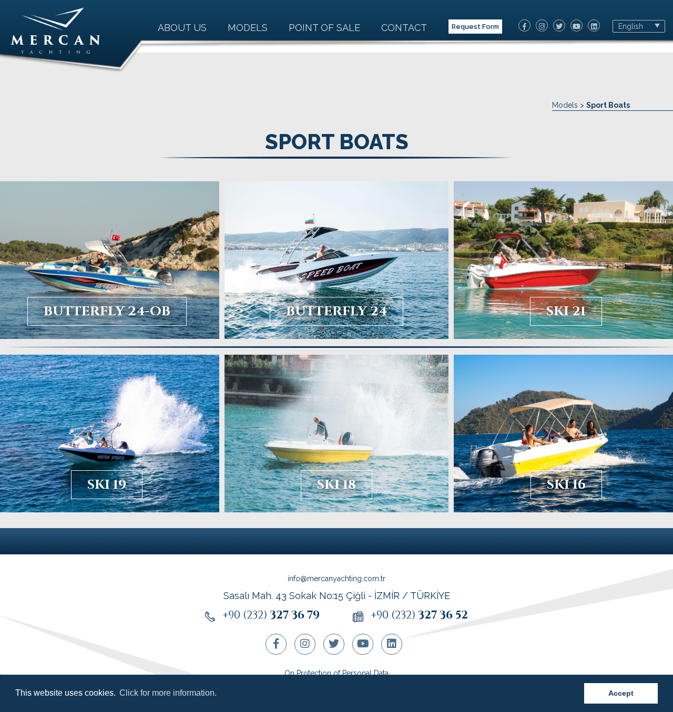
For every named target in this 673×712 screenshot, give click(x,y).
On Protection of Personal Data (336, 673)
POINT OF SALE (324, 27)
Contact (404, 27)
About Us (182, 27)
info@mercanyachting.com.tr (336, 578)
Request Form (475, 26)
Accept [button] (621, 693)
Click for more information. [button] (168, 692)
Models (248, 27)
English (630, 26)
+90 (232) (271, 615)
